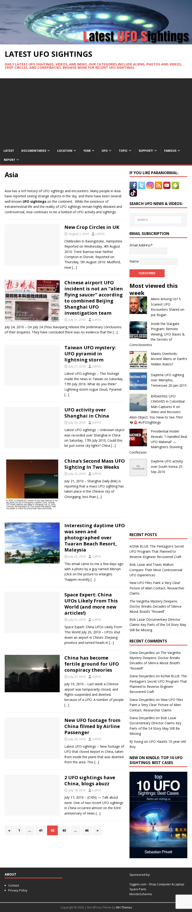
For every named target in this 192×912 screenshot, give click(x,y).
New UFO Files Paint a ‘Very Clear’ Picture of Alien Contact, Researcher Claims (156, 587)
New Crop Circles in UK (91, 227)
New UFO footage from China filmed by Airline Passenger (92, 726)
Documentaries (33, 151)
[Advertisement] (96, 111)
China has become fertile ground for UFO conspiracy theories (91, 664)
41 (41, 830)
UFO (105, 151)
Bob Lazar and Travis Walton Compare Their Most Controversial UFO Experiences (155, 569)
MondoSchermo (140, 894)
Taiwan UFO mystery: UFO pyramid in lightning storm (90, 353)
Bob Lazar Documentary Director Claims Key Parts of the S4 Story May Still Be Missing (157, 624)
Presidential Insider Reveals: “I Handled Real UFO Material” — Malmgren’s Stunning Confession (158, 441)
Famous (170, 151)
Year (87, 151)
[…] (74, 267)
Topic (123, 151)
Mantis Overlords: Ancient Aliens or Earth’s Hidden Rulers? (169, 358)
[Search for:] (158, 220)
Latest (9, 151)
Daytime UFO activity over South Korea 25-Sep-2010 (167, 466)
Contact (13, 885)
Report (9, 160)
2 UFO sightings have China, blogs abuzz (89, 780)
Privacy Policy (17, 890)
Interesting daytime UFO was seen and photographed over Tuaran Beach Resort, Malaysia (94, 537)
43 (64, 830)
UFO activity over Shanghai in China (86, 413)
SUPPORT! (146, 151)
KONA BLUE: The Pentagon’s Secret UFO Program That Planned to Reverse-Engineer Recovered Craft (156, 551)
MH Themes (124, 907)
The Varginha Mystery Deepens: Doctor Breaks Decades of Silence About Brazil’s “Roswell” (155, 606)
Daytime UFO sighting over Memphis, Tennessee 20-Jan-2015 (169, 380)
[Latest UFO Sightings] (96, 41)
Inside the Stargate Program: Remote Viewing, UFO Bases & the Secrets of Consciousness (157, 334)
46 (87, 830)
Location (64, 151)
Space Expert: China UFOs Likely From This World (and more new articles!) (91, 603)
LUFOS (100, 234)
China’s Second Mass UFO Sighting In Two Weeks (94, 464)
